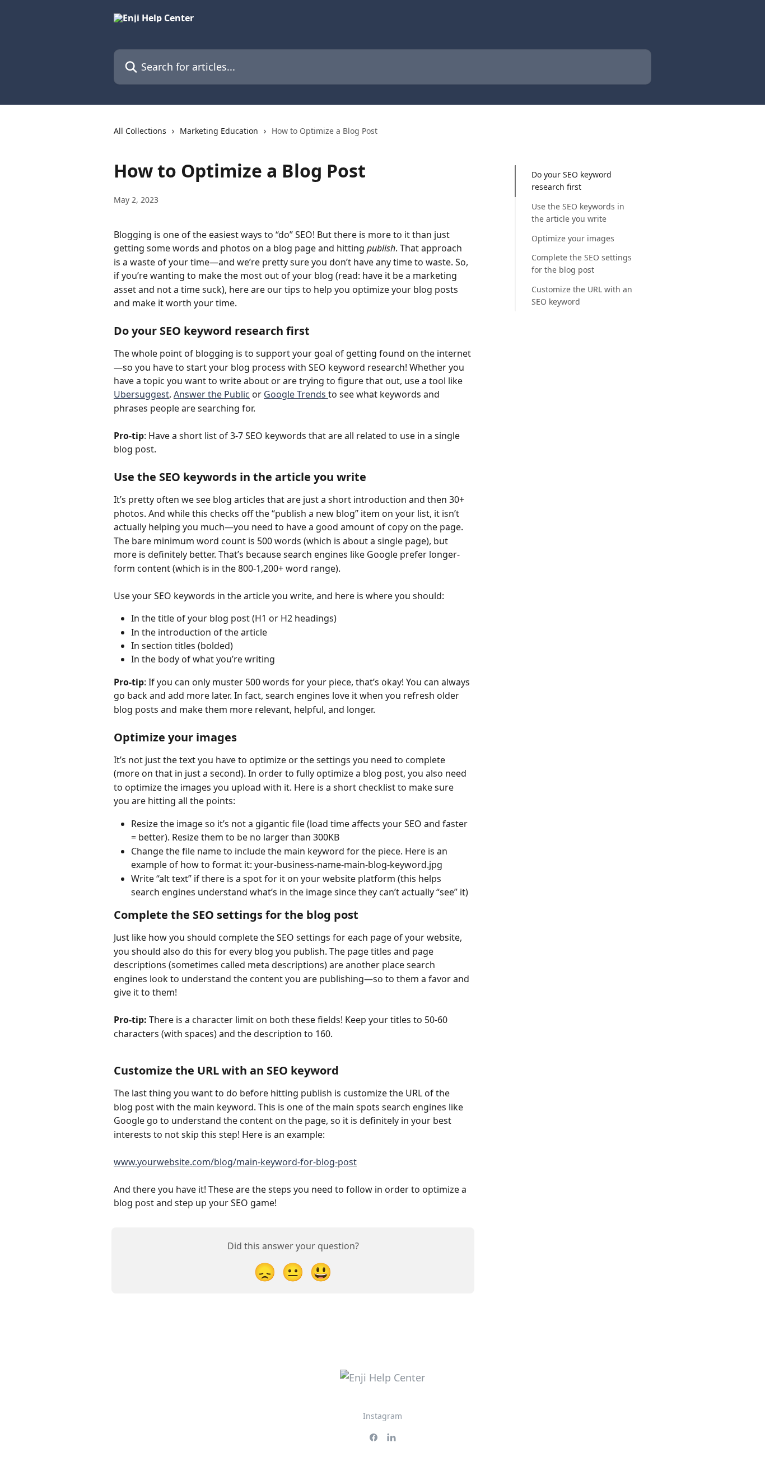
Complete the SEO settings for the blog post (581, 263)
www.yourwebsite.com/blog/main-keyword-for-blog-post (235, 1162)
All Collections (140, 130)
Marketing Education (219, 130)
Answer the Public (212, 394)
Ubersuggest (141, 394)
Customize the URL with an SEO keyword (581, 295)
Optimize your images (572, 237)
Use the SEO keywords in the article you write (577, 212)
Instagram (382, 1416)
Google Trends (296, 394)
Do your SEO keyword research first (571, 180)
